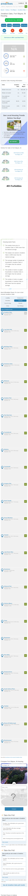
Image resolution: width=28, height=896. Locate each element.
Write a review (4, 844)
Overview (3, 25)
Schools (20, 303)
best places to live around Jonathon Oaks (13, 757)
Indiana (7, 9)
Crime (7, 305)
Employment (20, 298)
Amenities (7, 300)
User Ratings (20, 305)
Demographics (16, 25)
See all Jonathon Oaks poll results (14, 885)
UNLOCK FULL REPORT (15, 20)
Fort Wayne (14, 9)
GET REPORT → (14, 141)
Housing (20, 300)
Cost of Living (7, 303)
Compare (14, 809)
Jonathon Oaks (22, 9)
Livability (20, 3)
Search (2, 9)
